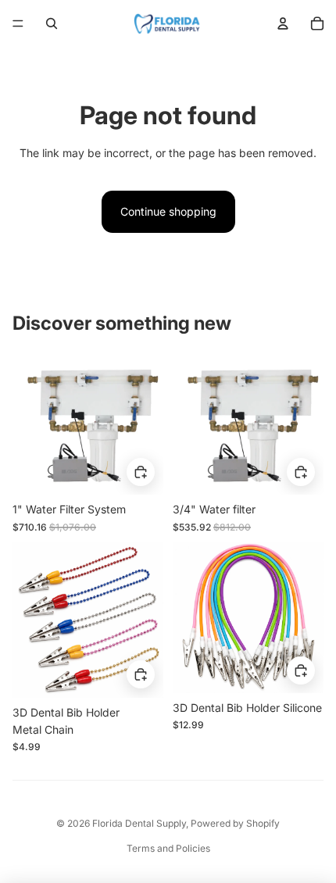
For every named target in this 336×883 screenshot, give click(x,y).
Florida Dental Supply (139, 823)
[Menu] (18, 23)
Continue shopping (168, 211)
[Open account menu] (283, 23)
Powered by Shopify (235, 823)
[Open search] (51, 23)
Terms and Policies (168, 848)
